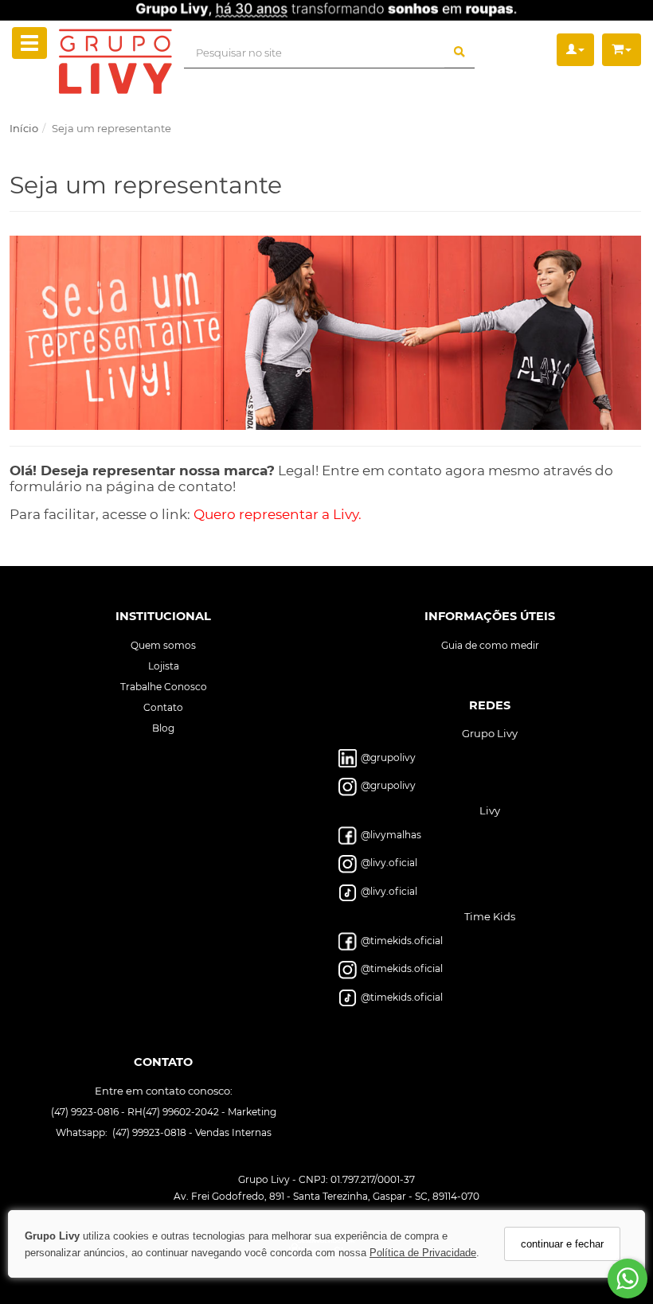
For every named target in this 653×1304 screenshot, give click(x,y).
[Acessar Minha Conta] (575, 49)
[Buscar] (459, 52)
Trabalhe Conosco (163, 686)
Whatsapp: (83, 1132)
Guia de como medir (490, 644)
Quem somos (163, 644)
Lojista (163, 665)
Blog (163, 727)
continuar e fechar (562, 1244)
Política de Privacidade (423, 1253)
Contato (163, 707)
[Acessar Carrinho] (621, 49)
